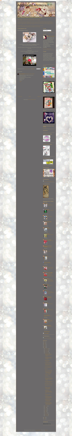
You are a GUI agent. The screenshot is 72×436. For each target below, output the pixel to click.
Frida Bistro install (48, 362)
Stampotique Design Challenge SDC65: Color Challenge (48, 372)
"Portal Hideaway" (49, 326)
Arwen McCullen (46, 209)
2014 (45, 344)
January (46, 415)
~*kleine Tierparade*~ (50, 210)
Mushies (46, 368)
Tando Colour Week (50, 240)
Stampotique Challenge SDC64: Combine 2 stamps (49, 379)
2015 (45, 343)
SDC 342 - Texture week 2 (48, 247)
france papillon (46, 333)
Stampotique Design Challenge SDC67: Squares (48, 358)
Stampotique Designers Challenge (48, 246)
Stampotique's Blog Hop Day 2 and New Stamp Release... (48, 403)
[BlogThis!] (37, 68)
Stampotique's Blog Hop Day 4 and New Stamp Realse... (48, 397)
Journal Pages (31, 17)
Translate (50, 31)
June (46, 408)
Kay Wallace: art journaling (48, 272)
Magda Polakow (46, 284)
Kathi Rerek (46, 203)
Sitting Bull (48, 228)
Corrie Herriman (46, 227)
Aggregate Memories (33, 5)
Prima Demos (36, 17)
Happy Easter (49, 297)
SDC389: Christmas (50, 234)
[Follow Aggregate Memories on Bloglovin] (46, 155)
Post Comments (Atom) (32, 99)
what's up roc (46, 290)
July (46, 407)
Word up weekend (50, 303)
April (46, 411)
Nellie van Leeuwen (47, 262)
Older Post (39, 96)
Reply (20, 81)
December (47, 348)
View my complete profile (47, 48)
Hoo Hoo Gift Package (48, 370)
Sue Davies (46, 215)
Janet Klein (46, 266)
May (46, 410)
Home (19, 17)
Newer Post (20, 96)
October (46, 351)
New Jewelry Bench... (48, 367)
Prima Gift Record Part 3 (49, 383)
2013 (45, 346)
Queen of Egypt (49, 216)
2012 (45, 347)
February (46, 414)
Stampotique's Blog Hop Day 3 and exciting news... (48, 400)
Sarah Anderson (47, 278)
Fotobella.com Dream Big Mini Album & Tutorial (48, 355)
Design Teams (22, 17)
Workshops (40, 17)
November (47, 350)
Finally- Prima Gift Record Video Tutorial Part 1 (47, 388)
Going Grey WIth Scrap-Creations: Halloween (49, 321)
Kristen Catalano (47, 319)
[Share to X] (38, 68)
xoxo (48, 222)
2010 (45, 418)
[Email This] (36, 68)
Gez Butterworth (47, 331)
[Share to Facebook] (39, 68)
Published (27, 17)
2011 (44, 417)
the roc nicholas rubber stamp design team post (50, 292)
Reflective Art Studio (51, 36)
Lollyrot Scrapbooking (47, 221)
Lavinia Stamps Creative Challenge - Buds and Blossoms (50, 280)
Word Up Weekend (50, 309)
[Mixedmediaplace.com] (48, 181)
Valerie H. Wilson (46, 233)
